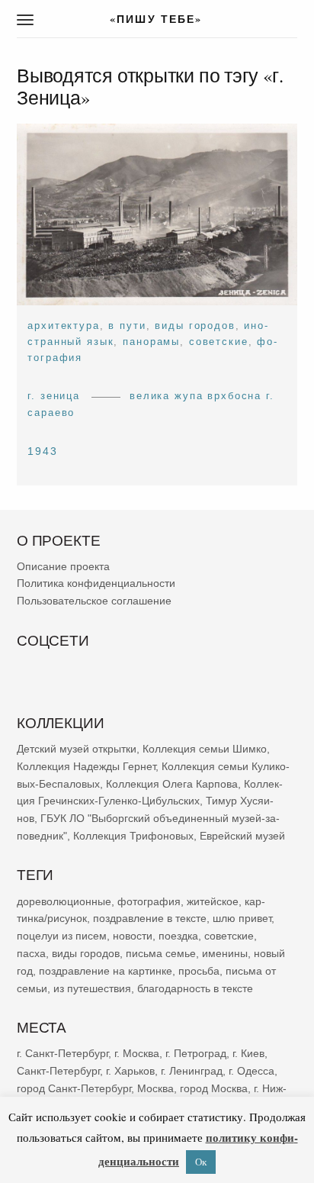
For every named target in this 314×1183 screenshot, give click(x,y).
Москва (155, 1087)
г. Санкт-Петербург (62, 1053)
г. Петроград (195, 1053)
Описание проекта (63, 566)
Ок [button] (201, 1161)
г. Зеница (53, 395)
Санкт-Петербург (58, 1071)
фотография (149, 901)
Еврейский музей (242, 836)
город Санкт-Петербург (74, 1087)
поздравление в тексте (150, 918)
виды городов (195, 325)
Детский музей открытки (76, 749)
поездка (178, 936)
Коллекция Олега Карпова (172, 783)
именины (225, 953)
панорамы (151, 341)
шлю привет (242, 918)
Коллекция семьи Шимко (205, 749)
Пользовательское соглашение (94, 601)
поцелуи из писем (62, 936)
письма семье (161, 953)
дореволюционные (64, 901)
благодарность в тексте (195, 988)
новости (132, 936)
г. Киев (248, 1053)
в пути (127, 325)
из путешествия (92, 988)
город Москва (214, 1087)
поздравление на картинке (105, 971)
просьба (198, 971)
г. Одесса (251, 1071)
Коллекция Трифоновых (133, 836)
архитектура (63, 325)
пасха (31, 953)
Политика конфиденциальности (96, 583)
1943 (42, 451)
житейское (213, 901)
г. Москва (136, 1053)
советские (218, 341)
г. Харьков (130, 1071)
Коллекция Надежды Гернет (86, 766)
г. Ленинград (192, 1071)
